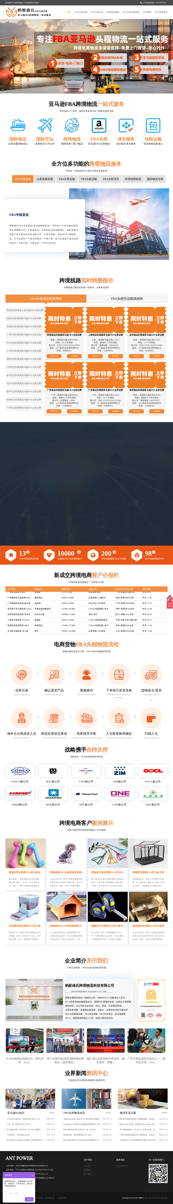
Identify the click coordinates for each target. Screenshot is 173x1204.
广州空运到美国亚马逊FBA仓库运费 (23, 408)
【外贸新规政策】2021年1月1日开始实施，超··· (137, 1130)
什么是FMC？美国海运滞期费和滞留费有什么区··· (82, 1124)
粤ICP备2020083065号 (153, 1198)
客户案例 (87, 1174)
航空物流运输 (50, 1198)
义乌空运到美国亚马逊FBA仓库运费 (23, 351)
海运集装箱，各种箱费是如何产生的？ (78, 1135)
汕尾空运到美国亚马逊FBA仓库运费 (23, 318)
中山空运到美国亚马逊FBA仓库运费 (23, 343)
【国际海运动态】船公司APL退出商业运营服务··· (82, 1119)
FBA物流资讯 (161, 12)
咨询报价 (74, 356)
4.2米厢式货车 (61, 1198)
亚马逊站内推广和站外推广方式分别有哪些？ (24, 1130)
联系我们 (87, 1170)
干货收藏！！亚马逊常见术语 (18, 1135)
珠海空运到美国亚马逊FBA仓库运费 (23, 399)
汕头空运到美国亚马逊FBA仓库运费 (23, 383)
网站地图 (164, 1198)
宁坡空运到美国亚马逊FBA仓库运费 (23, 367)
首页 (69, 12)
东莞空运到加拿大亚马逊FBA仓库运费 (24, 310)
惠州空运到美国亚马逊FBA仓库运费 (23, 391)
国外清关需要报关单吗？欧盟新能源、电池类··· (137, 1119)
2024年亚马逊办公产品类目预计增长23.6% (23, 1119)
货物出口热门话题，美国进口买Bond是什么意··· (138, 1124)
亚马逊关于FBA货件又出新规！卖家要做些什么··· (26, 1140)
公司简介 (87, 1166)
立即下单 (54, 356)
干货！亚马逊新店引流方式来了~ (19, 1124)
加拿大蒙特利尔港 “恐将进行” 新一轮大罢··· (80, 1130)
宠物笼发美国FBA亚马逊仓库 (148, 872)
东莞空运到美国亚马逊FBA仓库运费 (23, 326)
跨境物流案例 (112, 12)
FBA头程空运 (96, 12)
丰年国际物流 (39, 1198)
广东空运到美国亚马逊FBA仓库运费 (23, 334)
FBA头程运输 (80, 12)
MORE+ (52, 1113)
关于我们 (147, 12)
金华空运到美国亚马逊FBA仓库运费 (23, 375)
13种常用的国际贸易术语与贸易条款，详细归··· (137, 1135)
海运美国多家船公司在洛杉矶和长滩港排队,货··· (81, 1140)
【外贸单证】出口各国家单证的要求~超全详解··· (138, 1140)
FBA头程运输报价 (131, 12)
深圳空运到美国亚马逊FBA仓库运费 (23, 359)
